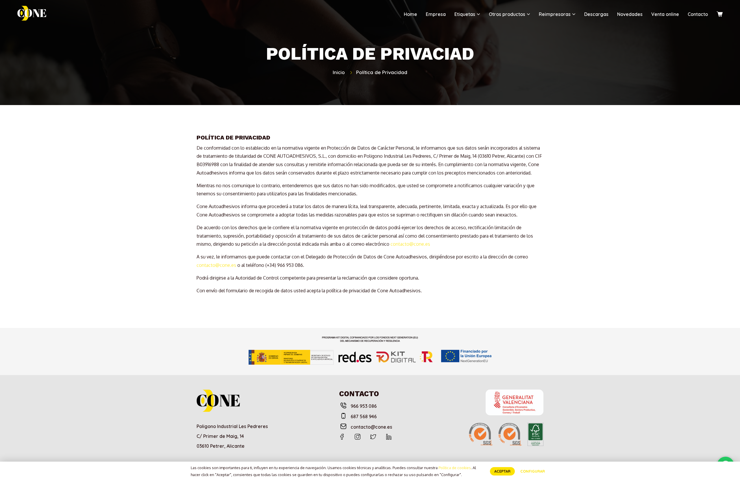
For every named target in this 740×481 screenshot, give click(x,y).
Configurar (532, 471)
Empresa (436, 14)
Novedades (630, 14)
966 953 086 (364, 406)
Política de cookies (455, 467)
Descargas (596, 14)
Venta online (665, 14)
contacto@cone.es (410, 244)
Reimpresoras (555, 14)
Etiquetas (464, 14)
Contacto (698, 14)
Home (410, 14)
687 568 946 (364, 416)
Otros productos (507, 14)
